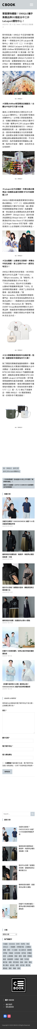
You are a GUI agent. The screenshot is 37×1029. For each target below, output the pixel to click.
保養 (4, 950)
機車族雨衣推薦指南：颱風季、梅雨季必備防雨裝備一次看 (27, 848)
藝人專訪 (6, 965)
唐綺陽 (29, 950)
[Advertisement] (18, 450)
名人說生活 (22, 950)
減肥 (21, 959)
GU (4, 468)
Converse (12, 944)
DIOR (17, 944)
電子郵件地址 (7, 746)
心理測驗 (10, 956)
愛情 (20, 956)
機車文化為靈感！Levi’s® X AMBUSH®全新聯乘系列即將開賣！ (18, 486)
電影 (10, 968)
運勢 (17, 965)
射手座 (24, 953)
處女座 (12, 965)
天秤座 (5, 953)
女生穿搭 (17, 953)
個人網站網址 (7, 755)
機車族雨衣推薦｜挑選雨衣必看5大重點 (16, 620)
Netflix (23, 944)
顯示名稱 (6, 738)
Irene (18, 24)
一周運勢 (12, 947)
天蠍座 (11, 953)
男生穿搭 (16, 962)
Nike (28, 944)
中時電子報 (20, 947)
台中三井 (16, 468)
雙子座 (28, 965)
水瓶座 (17, 959)
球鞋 (10, 962)
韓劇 (14, 968)
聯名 (30, 962)
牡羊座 (27, 959)
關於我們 (9, 1004)
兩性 (8, 950)
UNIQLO (9, 468)
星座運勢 (10, 959)
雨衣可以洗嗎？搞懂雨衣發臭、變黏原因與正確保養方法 (27, 867)
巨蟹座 (29, 953)
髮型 (18, 968)
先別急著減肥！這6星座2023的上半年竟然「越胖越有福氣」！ (18, 480)
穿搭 (26, 962)
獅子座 (5, 962)
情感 (16, 956)
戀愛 (24, 956)
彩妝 (4, 956)
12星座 (5, 944)
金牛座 (22, 965)
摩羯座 (30, 956)
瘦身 (21, 962)
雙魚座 (5, 968)
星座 (4, 959)
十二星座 (14, 950)
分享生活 (24, 24)
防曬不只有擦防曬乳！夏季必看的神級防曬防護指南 (27, 906)
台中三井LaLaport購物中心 (11, 471)
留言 (4, 710)
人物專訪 (28, 947)
